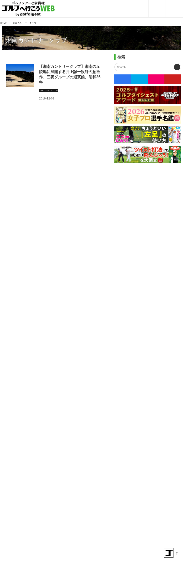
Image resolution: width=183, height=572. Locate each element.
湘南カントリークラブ (36, 40)
